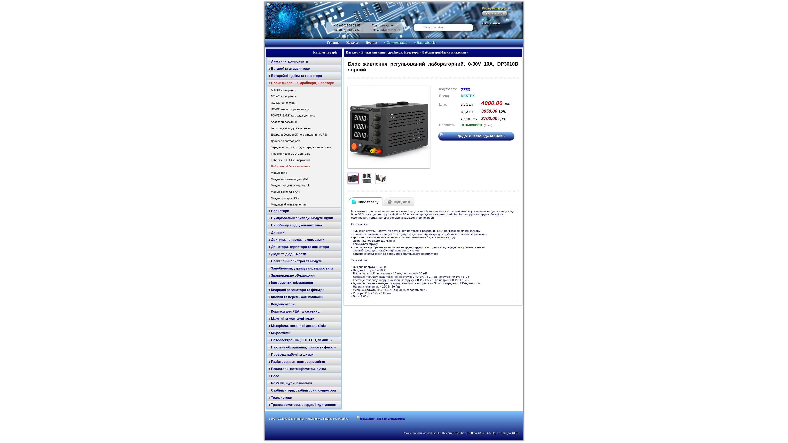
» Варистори (278, 211)
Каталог (352, 42)
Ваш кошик (491, 23)
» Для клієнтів (425, 42)
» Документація (395, 42)
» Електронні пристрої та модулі (295, 261)
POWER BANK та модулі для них (293, 115)
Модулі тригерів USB (285, 198)
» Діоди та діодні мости (287, 254)
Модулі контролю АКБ (285, 191)
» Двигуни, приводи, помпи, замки (296, 239)
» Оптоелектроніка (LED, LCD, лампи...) (300, 340)
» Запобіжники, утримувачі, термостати (300, 268)
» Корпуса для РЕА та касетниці (294, 311)
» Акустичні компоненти (288, 61)
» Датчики (276, 232)
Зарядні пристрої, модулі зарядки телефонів (301, 147)
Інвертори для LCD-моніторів (290, 153)
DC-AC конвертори (283, 96)
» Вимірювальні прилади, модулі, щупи (300, 218)
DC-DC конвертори (283, 102)
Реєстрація (488, 19)
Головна (333, 42)
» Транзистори (280, 397)
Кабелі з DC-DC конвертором (290, 160)
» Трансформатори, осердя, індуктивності (302, 404)
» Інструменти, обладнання (290, 282)
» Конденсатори (281, 304)
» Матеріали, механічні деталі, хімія (297, 326)
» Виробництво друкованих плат (295, 225)
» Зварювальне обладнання (291, 275)
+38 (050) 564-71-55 (347, 25)
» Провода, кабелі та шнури (290, 354)
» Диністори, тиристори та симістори (298, 247)
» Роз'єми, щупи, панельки (290, 383)
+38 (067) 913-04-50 (347, 30)
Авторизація (494, 13)
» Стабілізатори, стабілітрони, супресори (302, 390)
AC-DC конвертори (283, 90)
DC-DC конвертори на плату (290, 109)
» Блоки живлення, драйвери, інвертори (301, 83)
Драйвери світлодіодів (285, 141)
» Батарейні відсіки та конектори (295, 76)
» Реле (273, 376)
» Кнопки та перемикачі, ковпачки (295, 297)
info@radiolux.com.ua (386, 30)
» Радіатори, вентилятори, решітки (296, 361)
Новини (371, 42)
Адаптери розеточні (284, 121)
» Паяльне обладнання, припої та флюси (302, 347)
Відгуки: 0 (402, 202)
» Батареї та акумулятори (289, 68)
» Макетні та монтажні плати (291, 318)
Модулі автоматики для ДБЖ (290, 179)
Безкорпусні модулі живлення (291, 128)
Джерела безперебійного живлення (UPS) (299, 134)
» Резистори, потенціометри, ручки (297, 369)
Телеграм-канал (383, 25)
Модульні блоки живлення (288, 204)
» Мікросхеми (279, 333)
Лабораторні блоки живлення (290, 166)
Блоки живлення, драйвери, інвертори (390, 52)
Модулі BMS (279, 172)
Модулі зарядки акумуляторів (290, 185)
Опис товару (368, 202)
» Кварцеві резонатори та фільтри (296, 290)
